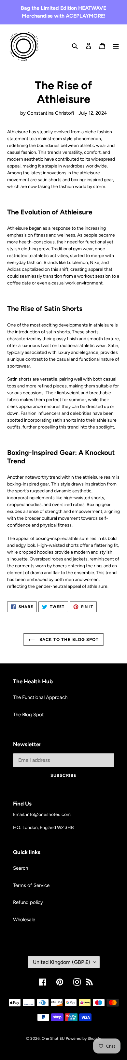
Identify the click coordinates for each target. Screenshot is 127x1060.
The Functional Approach (40, 697)
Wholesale (24, 919)
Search (20, 868)
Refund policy (28, 902)
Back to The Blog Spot (68, 639)
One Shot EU (53, 1038)
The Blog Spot (28, 715)
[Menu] (116, 46)
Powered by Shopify (83, 1038)
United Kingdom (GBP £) (61, 962)
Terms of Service (31, 885)
